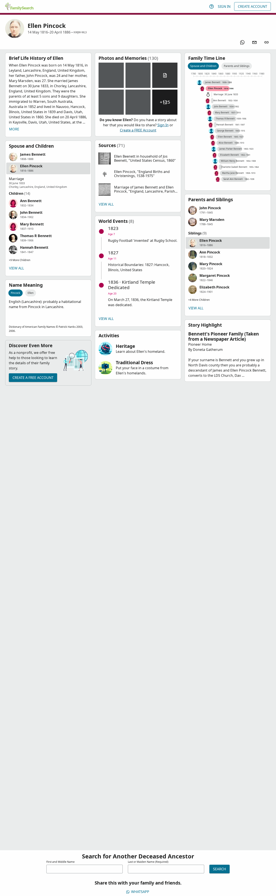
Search (219, 869)
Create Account (252, 6)
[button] (48, 157)
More (14, 129)
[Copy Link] (266, 42)
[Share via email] (254, 42)
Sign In (224, 6)
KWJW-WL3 (80, 32)
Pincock (15, 293)
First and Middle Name (60, 862)
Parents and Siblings (236, 66)
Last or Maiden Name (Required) (148, 862)
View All (16, 268)
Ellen (31, 293)
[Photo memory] (111, 75)
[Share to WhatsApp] (242, 42)
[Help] (211, 6)
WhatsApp (140, 891)
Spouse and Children (203, 66)
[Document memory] (164, 75)
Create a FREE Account (33, 377)
